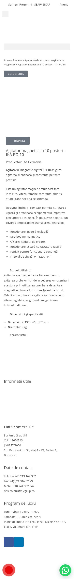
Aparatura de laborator (37, 60)
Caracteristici (18, 335)
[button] (5, 14)
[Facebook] (9, 542)
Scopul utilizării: (20, 270)
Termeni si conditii (16, 390)
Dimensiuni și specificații (26, 314)
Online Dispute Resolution (21, 409)
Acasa (7, 60)
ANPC (7, 414)
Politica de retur (14, 404)
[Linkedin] (19, 542)
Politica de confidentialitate (22, 395)
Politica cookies (14, 399)
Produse (17, 60)
